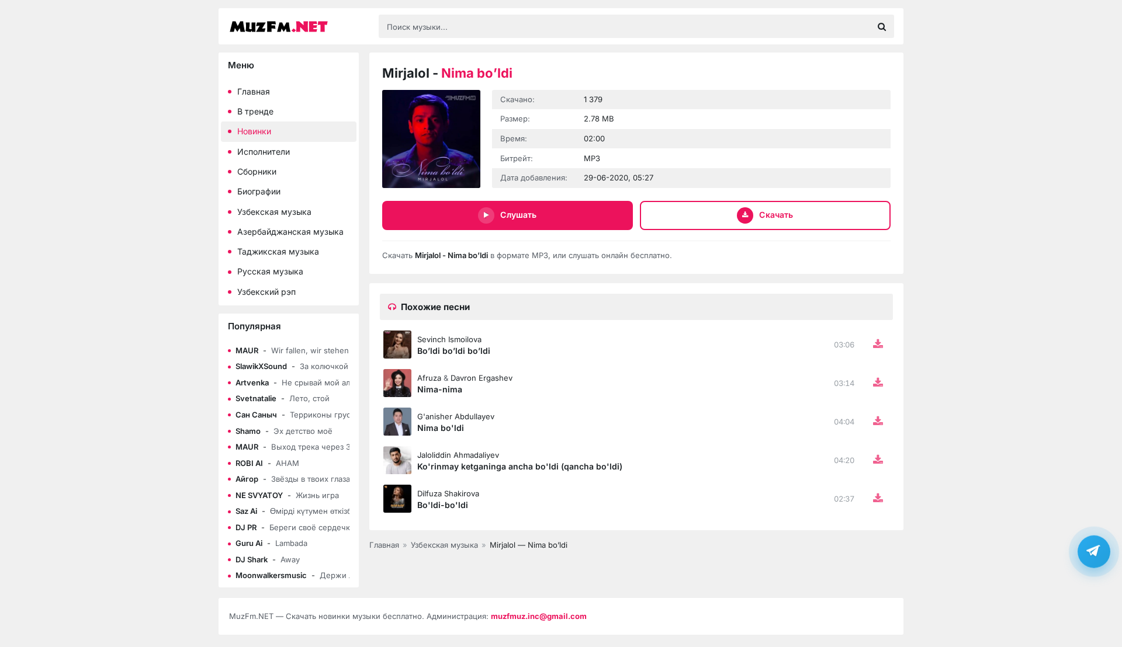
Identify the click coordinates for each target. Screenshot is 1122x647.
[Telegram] (1094, 551)
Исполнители (263, 151)
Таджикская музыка (278, 251)
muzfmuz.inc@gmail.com (539, 616)
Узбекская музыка (274, 212)
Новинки (254, 131)
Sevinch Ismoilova (449, 339)
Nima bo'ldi (440, 428)
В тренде (255, 111)
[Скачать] (877, 344)
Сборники (256, 171)
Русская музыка (270, 271)
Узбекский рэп (266, 292)
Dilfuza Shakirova (448, 493)
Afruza (429, 377)
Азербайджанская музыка (290, 231)
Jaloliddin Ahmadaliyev (458, 455)
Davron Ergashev (481, 377)
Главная (253, 91)
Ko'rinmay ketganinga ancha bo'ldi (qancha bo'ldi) (519, 466)
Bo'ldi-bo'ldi (442, 505)
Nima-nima (439, 389)
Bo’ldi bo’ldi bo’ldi (453, 351)
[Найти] (882, 26)
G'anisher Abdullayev (455, 416)
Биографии (258, 191)
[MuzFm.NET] (298, 26)
